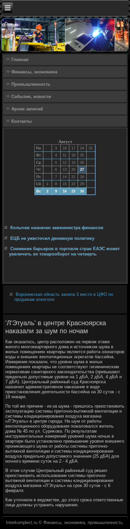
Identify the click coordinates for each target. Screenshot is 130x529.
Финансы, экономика (34, 71)
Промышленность (30, 84)
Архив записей (27, 108)
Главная (20, 59)
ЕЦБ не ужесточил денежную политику (52, 238)
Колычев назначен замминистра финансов (56, 227)
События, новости (31, 96)
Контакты (21, 121)
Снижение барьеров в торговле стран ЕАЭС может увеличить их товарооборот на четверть (64, 251)
